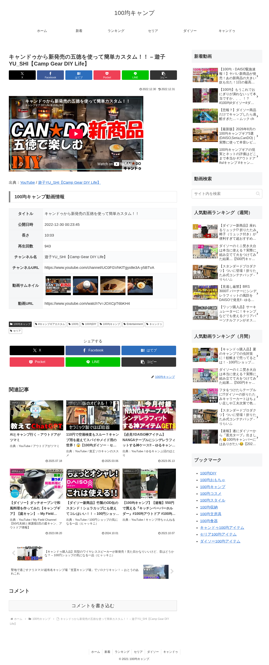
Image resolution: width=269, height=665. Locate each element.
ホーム (95, 651)
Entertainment (135, 324)
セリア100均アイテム (218, 534)
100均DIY (90, 324)
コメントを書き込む (93, 605)
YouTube (27, 182)
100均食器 (209, 521)
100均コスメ (211, 494)
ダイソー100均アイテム (220, 541)
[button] (163, 75)
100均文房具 (211, 514)
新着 (107, 651)
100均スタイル (212, 500)
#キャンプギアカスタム (51, 324)
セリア (17, 330)
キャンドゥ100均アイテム (222, 528)
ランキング (122, 651)
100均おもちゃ (212, 480)
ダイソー (153, 651)
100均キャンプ (21, 324)
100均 (74, 324)
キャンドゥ (155, 324)
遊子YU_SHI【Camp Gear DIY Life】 (69, 182)
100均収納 (209, 507)
